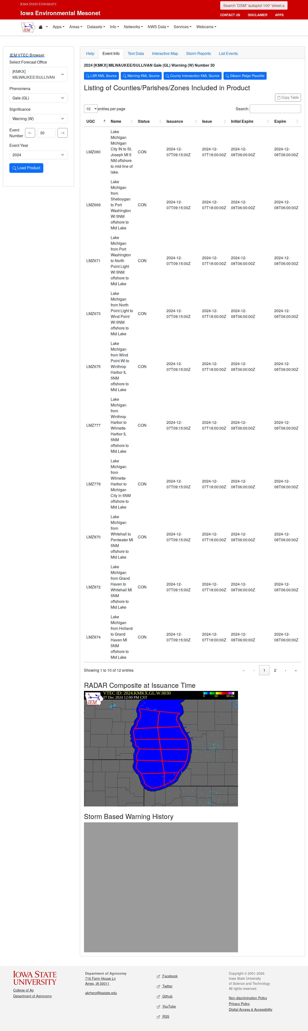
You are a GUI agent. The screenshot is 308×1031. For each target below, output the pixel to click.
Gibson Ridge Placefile (246, 75)
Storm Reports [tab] (198, 53)
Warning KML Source (143, 75)
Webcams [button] (204, 26)
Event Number (16, 132)
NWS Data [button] (157, 26)
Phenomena (19, 88)
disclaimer (257, 15)
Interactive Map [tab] (165, 53)
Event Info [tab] (111, 53)
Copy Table (290, 97)
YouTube (168, 1006)
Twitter (167, 986)
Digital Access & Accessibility (250, 1009)
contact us (230, 15)
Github (167, 996)
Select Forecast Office (28, 62)
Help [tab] (90, 53)
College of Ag (23, 990)
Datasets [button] (94, 26)
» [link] (296, 670)
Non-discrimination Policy (248, 997)
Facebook (169, 975)
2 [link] (275, 670)
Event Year (18, 145)
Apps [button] (57, 26)
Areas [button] (74, 26)
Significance (20, 109)
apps (279, 15)
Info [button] (113, 26)
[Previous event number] (30, 133)
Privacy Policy (239, 1003)
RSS (165, 1016)
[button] (43, 27)
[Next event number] (63, 133)
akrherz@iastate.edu (101, 992)
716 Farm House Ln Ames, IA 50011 (100, 981)
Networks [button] (132, 26)
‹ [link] (254, 670)
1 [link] (264, 670)
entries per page (111, 108)
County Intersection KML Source (194, 75)
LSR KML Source (103, 75)
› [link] (285, 670)
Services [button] (181, 26)
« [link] (244, 670)
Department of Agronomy (32, 995)
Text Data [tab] (136, 53)
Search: (242, 108)
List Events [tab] (228, 53)
